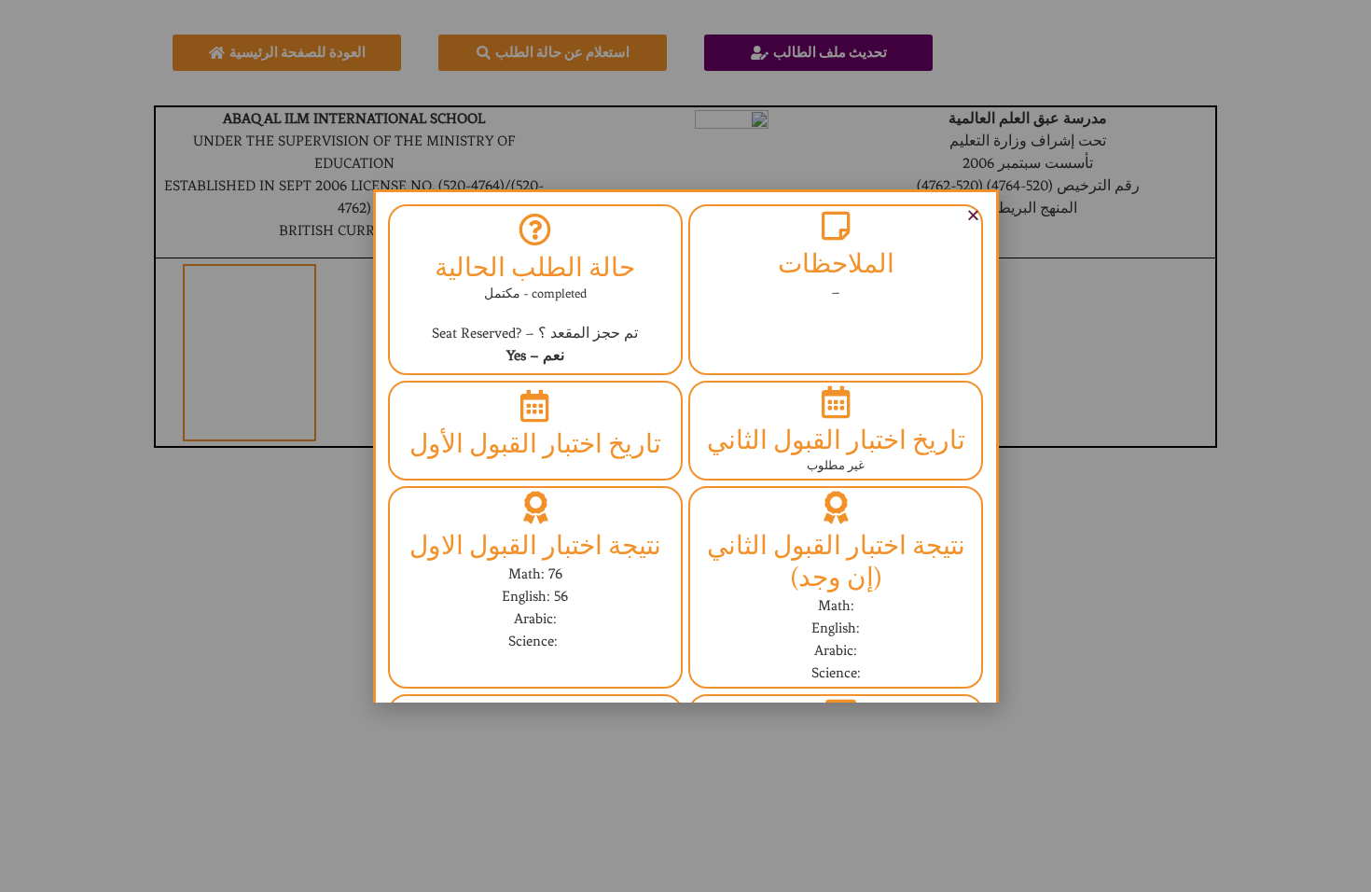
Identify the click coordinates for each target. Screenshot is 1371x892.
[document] (685, 446)
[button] (973, 215)
